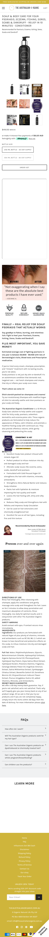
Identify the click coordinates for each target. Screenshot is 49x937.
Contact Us (24, 869)
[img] (17, 927)
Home (24, 838)
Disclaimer (24, 849)
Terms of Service (24, 865)
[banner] (24, 8)
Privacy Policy (24, 861)
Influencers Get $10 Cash (24, 845)
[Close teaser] (30, 933)
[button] (40, 928)
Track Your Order (24, 876)
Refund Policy (24, 857)
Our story (24, 872)
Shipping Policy (24, 853)
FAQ (24, 842)
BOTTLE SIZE (7, 144)
